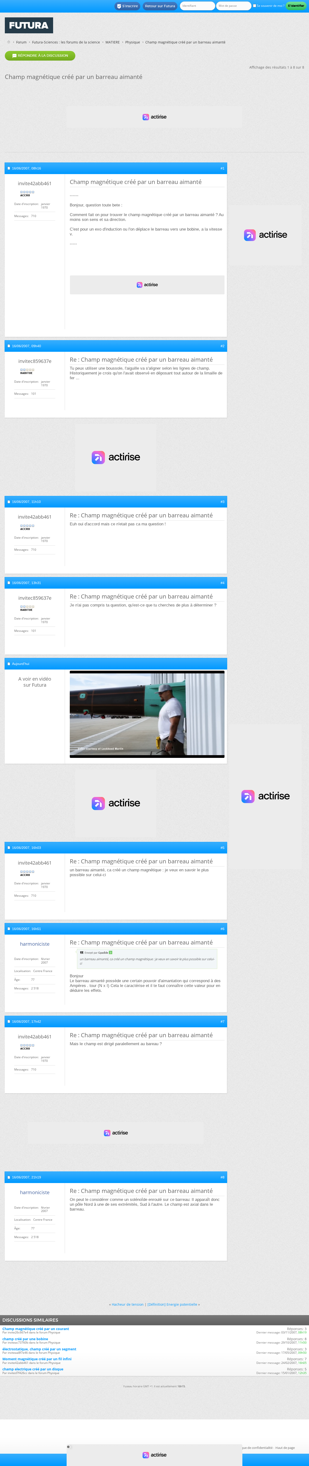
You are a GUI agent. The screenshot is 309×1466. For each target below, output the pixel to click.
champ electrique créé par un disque (32, 1369)
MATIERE (112, 42)
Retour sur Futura (160, 6)
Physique (132, 42)
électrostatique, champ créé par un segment (39, 1349)
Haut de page (285, 1447)
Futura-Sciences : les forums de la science (66, 42)
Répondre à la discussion (40, 55)
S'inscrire (127, 6)
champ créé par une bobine (25, 1339)
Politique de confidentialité (253, 1447)
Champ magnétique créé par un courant (35, 1328)
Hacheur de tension (128, 1304)
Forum (21, 42)
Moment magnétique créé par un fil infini (36, 1359)
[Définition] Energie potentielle (172, 1304)
